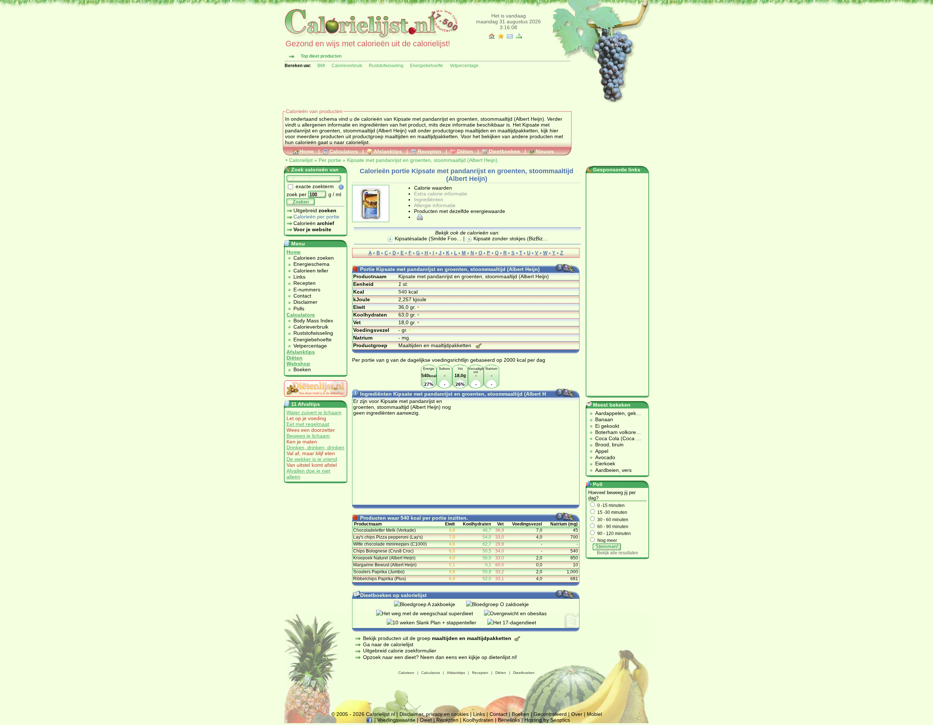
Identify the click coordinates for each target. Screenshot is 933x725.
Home (307, 151)
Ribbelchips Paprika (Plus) (379, 578)
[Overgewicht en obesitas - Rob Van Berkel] (521, 613)
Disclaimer (305, 302)
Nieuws (545, 151)
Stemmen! (607, 546)
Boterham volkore (615, 432)
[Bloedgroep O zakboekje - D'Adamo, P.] (503, 604)
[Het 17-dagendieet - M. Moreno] (517, 622)
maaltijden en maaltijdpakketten (501, 130)
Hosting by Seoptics (547, 720)
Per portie (330, 160)
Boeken (302, 369)
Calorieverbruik (347, 65)
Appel (601, 451)
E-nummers (306, 289)
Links (299, 277)
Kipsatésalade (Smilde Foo (425, 238)
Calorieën (313, 223)
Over (576, 714)
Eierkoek (605, 463)
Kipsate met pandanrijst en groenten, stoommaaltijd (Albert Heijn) (422, 160)
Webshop (298, 364)
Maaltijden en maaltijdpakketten (435, 345)
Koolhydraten (478, 720)
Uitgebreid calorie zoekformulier (399, 651)
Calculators (343, 151)
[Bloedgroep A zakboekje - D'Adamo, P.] (430, 604)
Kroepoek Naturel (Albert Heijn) (384, 558)
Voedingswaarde (396, 720)
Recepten (429, 151)
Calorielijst (301, 160)
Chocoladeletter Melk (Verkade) (384, 530)
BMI (321, 65)
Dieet (426, 720)
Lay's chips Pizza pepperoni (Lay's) (388, 537)
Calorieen (406, 673)
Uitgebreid (314, 210)
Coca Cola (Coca (615, 438)
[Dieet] (315, 399)
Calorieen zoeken (313, 258)
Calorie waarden (433, 188)
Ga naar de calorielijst (388, 644)
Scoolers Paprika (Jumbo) (379, 571)
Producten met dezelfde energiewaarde (459, 211)
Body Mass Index (313, 320)
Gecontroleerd (550, 714)
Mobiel (594, 714)
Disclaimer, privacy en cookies (434, 714)
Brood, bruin (609, 444)
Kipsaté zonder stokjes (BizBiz (507, 238)
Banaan (604, 419)
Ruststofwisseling (386, 65)
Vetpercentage (464, 65)
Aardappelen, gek (615, 413)
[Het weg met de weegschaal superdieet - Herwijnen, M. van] (430, 613)
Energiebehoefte (426, 65)
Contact (302, 296)
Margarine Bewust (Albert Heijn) (385, 564)
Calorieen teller (310, 271)
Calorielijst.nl (380, 714)
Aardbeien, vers (613, 470)
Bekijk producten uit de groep (437, 638)
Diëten (465, 151)
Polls (298, 308)
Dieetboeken (504, 151)
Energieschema (311, 264)
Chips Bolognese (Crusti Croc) (383, 551)
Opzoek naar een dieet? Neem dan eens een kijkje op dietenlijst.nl (439, 657)
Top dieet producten (321, 56)
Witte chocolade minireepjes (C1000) (390, 544)
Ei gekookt (607, 426)
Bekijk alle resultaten (617, 552)
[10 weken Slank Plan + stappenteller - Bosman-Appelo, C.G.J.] (437, 622)
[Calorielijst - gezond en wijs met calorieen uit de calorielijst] (370, 37)
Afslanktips (388, 151)
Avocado (605, 457)
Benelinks (509, 720)
